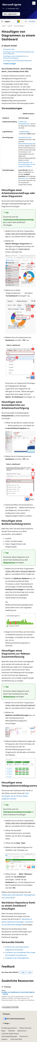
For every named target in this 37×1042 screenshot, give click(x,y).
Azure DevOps (19, 26)
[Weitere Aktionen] (33, 25)
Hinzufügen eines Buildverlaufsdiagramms (17, 61)
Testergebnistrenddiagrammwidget (17, 812)
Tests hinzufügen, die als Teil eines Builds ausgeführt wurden (15, 796)
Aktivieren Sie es (23, 178)
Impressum (23, 1036)
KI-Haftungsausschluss (9, 1028)
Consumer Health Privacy (10, 1034)
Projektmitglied (24, 132)
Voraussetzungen (9, 49)
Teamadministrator (24, 137)
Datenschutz (21, 1031)
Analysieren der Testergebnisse (17, 958)
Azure (10, 26)
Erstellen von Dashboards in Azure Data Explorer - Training (18, 993)
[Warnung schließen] (33, 3)
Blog (3, 1031)
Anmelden (32, 21)
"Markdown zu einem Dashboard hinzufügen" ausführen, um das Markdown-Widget (17, 922)
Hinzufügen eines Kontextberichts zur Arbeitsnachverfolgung (15, 57)
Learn (4, 26)
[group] (18, 151)
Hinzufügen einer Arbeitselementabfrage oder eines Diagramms (18, 53)
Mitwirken (11, 1031)
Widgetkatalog (9, 562)
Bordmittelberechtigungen (27, 144)
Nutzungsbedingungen (9, 1036)
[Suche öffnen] (26, 21)
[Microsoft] (18, 21)
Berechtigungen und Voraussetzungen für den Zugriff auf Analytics (26, 164)
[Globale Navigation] (2, 21)
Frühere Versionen (25, 1028)
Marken (4, 1039)
